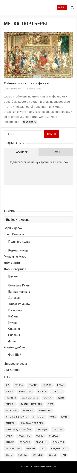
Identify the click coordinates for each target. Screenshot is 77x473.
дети (61, 398)
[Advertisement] (22, 196)
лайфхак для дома (32, 423)
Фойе (12, 341)
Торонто (57, 391)
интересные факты (16, 417)
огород (53, 436)
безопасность (29, 398)
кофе (53, 417)
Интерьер (15, 310)
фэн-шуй (38, 455)
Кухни (12, 322)
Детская (14, 298)
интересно (45, 410)
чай (63, 455)
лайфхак (10, 423)
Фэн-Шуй (14, 354)
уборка (22, 455)
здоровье (11, 410)
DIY (7, 385)
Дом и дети (12, 263)
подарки (24, 442)
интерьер (38, 417)
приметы (58, 442)
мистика (58, 429)
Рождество (25, 391)
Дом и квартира (15, 269)
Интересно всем (15, 363)
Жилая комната (19, 304)
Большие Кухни (19, 285)
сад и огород (59, 448)
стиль (9, 455)
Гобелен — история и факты (27, 83)
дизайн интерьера (31, 404)
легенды (42, 429)
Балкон (13, 276)
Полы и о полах (19, 241)
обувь (39, 436)
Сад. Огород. (12, 370)
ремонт (30, 448)
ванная (48, 398)
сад (43, 448)
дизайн (9, 404)
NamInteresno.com (45, 466)
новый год (24, 436)
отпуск (9, 442)
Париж (9, 391)
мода (8, 436)
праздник (41, 442)
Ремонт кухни (18, 250)
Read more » (29, 122)
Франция (10, 398)
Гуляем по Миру (15, 256)
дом (50, 404)
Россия (42, 391)
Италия (33, 385)
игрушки (28, 410)
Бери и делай (13, 228)
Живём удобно (14, 347)
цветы (52, 455)
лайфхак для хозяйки (18, 429)
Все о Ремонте (14, 234)
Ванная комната (19, 291)
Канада (47, 385)
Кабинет (14, 316)
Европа (19, 385)
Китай (60, 385)
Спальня (14, 329)
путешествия (13, 448)
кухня (64, 417)
